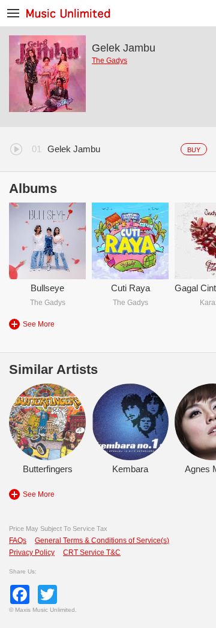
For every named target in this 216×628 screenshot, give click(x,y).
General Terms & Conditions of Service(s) (102, 540)
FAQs (17, 540)
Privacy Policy (32, 552)
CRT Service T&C (92, 552)
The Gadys (109, 60)
